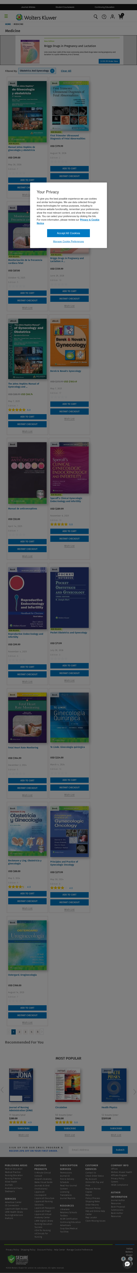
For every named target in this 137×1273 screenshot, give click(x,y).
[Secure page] (18, 1259)
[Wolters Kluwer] (36, 15)
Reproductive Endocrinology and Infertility (25, 635)
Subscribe (24, 1128)
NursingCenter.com (14, 1215)
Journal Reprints (68, 1198)
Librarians (65, 1209)
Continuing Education (104, 7)
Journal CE (65, 1176)
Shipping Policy (28, 1250)
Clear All (66, 71)
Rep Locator (91, 1217)
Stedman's (10, 1191)
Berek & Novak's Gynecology (65, 371)
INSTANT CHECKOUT (27, 187)
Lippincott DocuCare (44, 1198)
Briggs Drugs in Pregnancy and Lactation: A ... (67, 260)
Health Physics (109, 1107)
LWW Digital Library (44, 1221)
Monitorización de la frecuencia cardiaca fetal (25, 262)
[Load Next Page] (42, 1032)
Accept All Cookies (68, 233)
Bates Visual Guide (43, 1182)
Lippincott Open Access (16, 1209)
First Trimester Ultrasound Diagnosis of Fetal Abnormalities (67, 137)
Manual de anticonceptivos (22, 508)
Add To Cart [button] (27, 180)
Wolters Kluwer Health (121, 1172)
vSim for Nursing (42, 1230)
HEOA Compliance (119, 1185)
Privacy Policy (117, 1178)
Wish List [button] (27, 194)
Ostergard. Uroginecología (22, 975)
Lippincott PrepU (43, 1211)
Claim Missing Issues (95, 1221)
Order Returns (92, 1205)
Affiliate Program (119, 1175)
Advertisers (65, 1225)
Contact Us (91, 1173)
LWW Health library (14, 1212)
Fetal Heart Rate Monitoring (23, 747)
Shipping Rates (93, 1201)
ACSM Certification (69, 1219)
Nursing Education (14, 1175)
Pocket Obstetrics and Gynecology (68, 632)
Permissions (66, 1173)
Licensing (64, 1192)
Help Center (60, 1250)
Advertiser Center (13, 1202)
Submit (120, 1149)
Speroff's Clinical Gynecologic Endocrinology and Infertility (66, 500)
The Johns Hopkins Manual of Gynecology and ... (23, 385)
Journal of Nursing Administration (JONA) (21, 1109)
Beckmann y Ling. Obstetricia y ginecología (24, 862)
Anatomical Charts (14, 1188)
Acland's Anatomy (43, 1179)
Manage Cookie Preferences (80, 1250)
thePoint (9, 1218)
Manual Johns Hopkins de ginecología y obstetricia (21, 149)
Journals (9, 1185)
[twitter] (130, 1259)
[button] (127, 1264)
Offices (114, 1169)
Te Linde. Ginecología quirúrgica (67, 747)
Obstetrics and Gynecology (34, 70)
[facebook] (123, 1259)
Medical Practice (13, 1172)
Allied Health (11, 1182)
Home (8, 24)
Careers (114, 1182)
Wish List (24, 1135)
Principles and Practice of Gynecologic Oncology (64, 863)
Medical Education (14, 1169)
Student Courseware (65, 7)
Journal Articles (28, 7)
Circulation (61, 1107)
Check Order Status (95, 1176)
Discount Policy (93, 1208)
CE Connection (12, 1205)
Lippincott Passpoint (45, 1208)
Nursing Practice (13, 1178)
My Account (91, 1179)
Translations (66, 1195)
